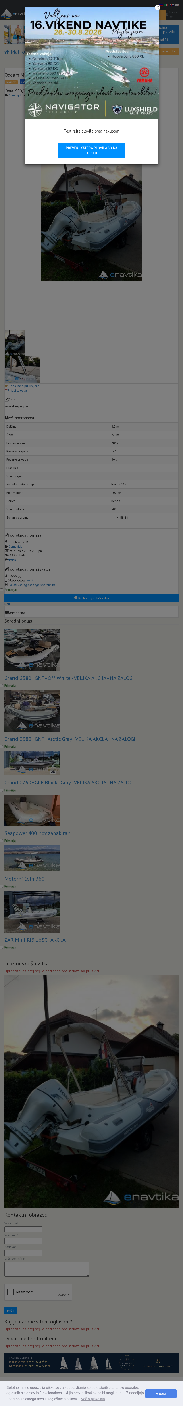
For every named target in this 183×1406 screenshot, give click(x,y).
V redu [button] (161, 1394)
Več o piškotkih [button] (93, 1399)
